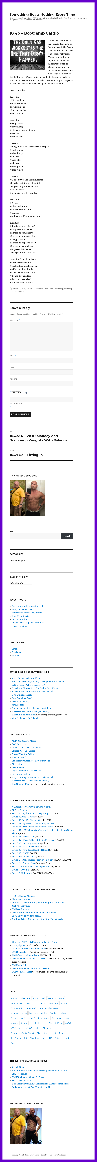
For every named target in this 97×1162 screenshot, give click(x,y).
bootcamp (59, 289)
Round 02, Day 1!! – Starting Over (27, 820)
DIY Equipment (19, 945)
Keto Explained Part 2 (22, 698)
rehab (53, 1033)
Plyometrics (42, 1033)
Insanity (14, 1023)
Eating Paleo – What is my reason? (28, 685)
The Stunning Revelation (24, 715)
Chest (13, 1018)
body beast (40, 1003)
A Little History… (20, 1067)
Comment (15, 320)
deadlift (31, 1018)
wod (67, 1038)
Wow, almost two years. (23, 609)
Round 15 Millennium (22, 873)
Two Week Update (20, 616)
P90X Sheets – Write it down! (25, 955)
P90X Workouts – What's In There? (28, 958)
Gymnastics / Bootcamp (44, 289)
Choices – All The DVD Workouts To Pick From (34, 942)
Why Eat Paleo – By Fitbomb (25, 718)
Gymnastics (56, 1018)
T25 (50, 1038)
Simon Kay (17, 289)
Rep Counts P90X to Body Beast (26, 771)
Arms (35, 998)
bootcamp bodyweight (50, 1008)
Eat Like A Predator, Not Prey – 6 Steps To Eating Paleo (38, 681)
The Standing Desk (21, 784)
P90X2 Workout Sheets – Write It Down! (30, 968)
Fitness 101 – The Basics (23, 751)
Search (13, 531)
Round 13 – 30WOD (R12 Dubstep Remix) (31, 866)
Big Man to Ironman (21, 899)
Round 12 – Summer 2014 (23, 863)
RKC (25, 1038)
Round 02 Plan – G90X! (23, 817)
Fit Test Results (19, 810)
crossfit (22, 1018)
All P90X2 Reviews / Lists (24, 741)
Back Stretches (19, 744)
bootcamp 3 (30, 1008)
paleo (37, 1028)
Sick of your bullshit (21, 774)
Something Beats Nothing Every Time (42, 14)
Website (13, 379)
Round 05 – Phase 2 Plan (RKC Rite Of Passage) (34, 840)
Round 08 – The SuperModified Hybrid (30, 850)
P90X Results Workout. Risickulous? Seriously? (34, 912)
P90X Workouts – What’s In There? (28, 1077)
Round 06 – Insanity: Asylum (26, 843)
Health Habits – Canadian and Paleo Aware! (32, 691)
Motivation (17, 764)
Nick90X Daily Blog (21, 906)
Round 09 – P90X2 (20, 853)
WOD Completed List (22, 972)
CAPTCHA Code (17, 403)
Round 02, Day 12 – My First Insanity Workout (33, 823)
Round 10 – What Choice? (24, 856)
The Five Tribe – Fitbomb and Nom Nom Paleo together (38, 919)
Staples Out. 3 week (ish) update (27, 613)
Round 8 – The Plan (21, 1080)
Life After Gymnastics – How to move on (31, 761)
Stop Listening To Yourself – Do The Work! (32, 777)
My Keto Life (18, 705)
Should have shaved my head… (26, 916)
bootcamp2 (65, 1003)
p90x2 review (17, 1028)
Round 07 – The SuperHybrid (26, 846)
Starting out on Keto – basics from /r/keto (31, 708)
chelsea (62, 1013)
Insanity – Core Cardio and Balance (29, 948)
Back (43, 998)
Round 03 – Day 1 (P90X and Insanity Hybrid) (33, 827)
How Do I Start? (19, 757)
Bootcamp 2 (16, 1008)
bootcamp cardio (19, 1013)
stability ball (19, 291)
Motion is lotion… (20, 619)
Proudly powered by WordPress (53, 1155)
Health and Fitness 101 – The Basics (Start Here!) (35, 688)
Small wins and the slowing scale (28, 606)
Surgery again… (19, 626)
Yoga (13, 1043)
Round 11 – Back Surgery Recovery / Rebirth (32, 860)
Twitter (15, 655)
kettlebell (34, 1023)
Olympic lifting (56, 1023)
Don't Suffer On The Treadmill (26, 747)
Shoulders (35, 1038)
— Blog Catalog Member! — (25, 896)
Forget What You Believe (23, 754)
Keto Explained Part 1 (22, 695)
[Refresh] (26, 392)
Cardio (53, 1013)
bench (29, 1003)
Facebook (16, 652)
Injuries (68, 1018)
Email (13, 367)
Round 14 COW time (21, 870)
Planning (47, 1028)
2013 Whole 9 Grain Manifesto (26, 678)
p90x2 (68, 1023)
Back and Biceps (56, 998)
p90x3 (29, 1028)
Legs (44, 1023)
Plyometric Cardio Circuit (22, 1033)
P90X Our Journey (20, 909)
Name (13, 356)
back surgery (17, 1003)
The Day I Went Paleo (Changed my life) (30, 711)
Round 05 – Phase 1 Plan (23, 836)
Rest (61, 1033)
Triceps (58, 1038)
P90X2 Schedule (19, 965)
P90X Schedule (19, 952)
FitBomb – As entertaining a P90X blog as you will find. (38, 902)
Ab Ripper (26, 998)
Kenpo (23, 1023)
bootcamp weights (38, 1013)
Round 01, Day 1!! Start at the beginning (30, 813)
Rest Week (16, 1038)
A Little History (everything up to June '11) (31, 807)
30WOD (14, 998)
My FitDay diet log (20, 701)
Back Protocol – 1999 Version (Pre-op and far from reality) (39, 1070)
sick (44, 1038)
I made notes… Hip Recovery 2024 (28, 622)
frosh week (43, 1018)
